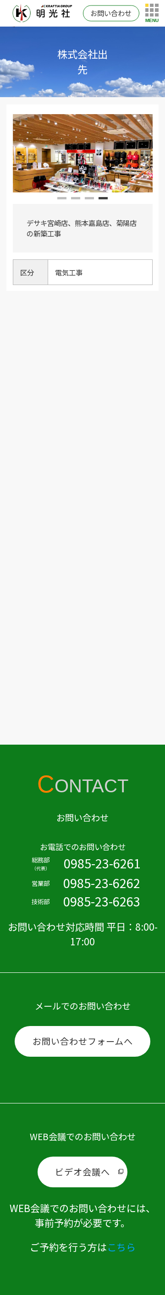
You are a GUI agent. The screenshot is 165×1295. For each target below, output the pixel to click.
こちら (121, 1247)
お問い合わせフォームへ (83, 1041)
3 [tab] (89, 201)
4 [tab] (103, 201)
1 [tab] (61, 201)
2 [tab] (75, 201)
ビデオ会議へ (82, 1171)
